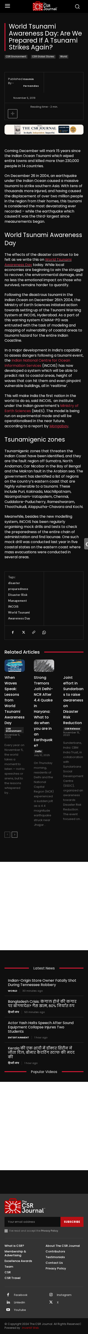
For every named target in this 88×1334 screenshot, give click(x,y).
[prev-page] (7, 835)
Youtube (20, 1310)
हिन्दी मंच (13, 1012)
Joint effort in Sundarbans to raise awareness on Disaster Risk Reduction (73, 700)
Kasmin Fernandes (31, 82)
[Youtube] (8, 1310)
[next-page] (14, 835)
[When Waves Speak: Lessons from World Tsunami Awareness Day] (15, 666)
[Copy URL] (33, 632)
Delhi (38, 751)
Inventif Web (30, 1328)
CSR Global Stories (43, 56)
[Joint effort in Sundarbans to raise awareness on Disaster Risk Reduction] (73, 666)
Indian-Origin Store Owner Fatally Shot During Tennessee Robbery (42, 982)
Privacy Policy (49, 1230)
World (63, 56)
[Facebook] (12, 632)
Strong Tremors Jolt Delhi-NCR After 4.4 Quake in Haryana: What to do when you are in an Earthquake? (43, 711)
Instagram (64, 1295)
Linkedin (19, 1302)
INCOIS (13, 606)
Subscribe (72, 1222)
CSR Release (72, 728)
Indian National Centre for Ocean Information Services (37, 363)
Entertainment (18, 1037)
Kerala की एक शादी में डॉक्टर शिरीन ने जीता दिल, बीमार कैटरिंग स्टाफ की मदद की (41, 1052)
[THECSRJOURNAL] (45, 6)
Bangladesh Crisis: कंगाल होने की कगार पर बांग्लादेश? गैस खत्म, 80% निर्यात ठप (42, 1003)
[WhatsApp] (43, 632)
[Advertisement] (44, 906)
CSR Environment (16, 56)
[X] (23, 632)
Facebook (20, 1295)
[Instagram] (51, 1295)
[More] (12, 113)
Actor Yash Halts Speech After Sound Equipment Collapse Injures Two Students (41, 1027)
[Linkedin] (8, 1302)
